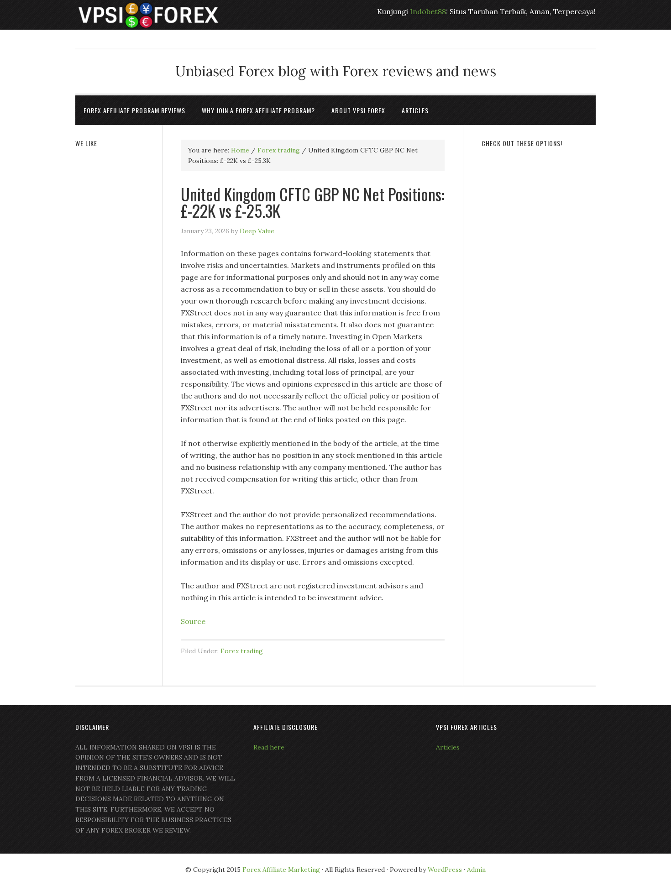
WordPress (445, 869)
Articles (448, 747)
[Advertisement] (539, 295)
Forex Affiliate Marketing (281, 869)
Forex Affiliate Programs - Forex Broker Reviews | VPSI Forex (148, 15)
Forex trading (241, 651)
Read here (268, 747)
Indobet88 (428, 11)
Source (193, 621)
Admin (476, 869)
